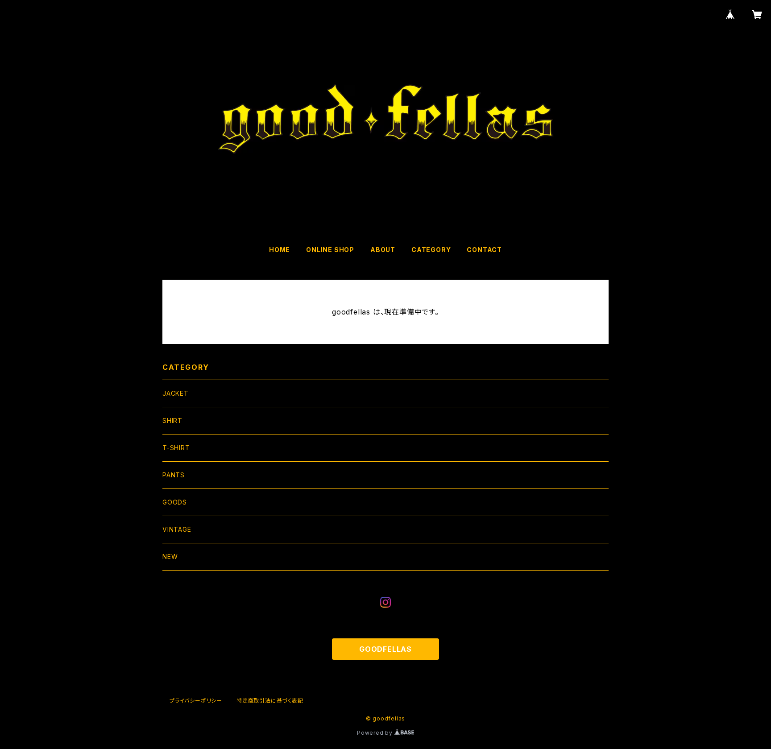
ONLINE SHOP (330, 249)
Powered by (375, 732)
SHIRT (172, 420)
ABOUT (382, 249)
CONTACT (484, 249)
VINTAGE (176, 529)
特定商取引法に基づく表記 (269, 700)
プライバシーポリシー (196, 700)
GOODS (174, 502)
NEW (170, 556)
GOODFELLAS (385, 649)
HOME (279, 249)
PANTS (173, 475)
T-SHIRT (176, 447)
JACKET (175, 393)
